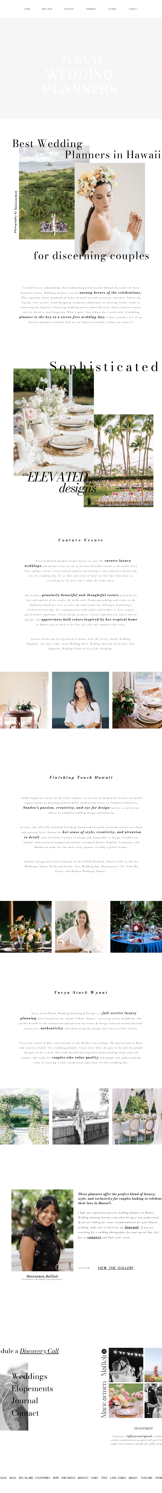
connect (94, 1237)
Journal (132, 1227)
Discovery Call (39, 1351)
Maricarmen (15, 200)
